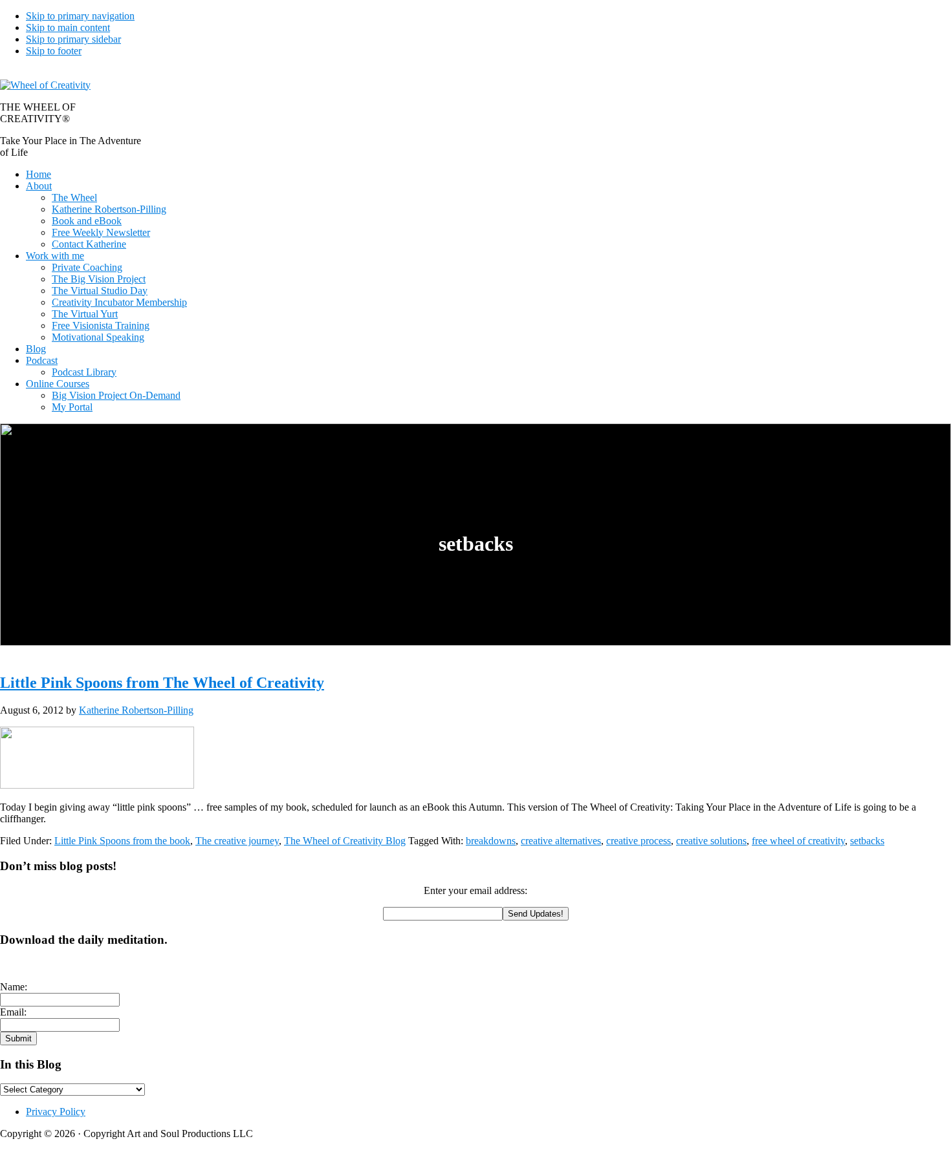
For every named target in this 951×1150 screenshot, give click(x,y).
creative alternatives (561, 840)
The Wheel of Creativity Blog (345, 840)
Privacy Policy (55, 1111)
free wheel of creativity (798, 840)
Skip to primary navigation (80, 15)
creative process (638, 840)
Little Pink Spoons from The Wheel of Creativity (162, 682)
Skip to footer (54, 50)
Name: (13, 986)
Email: (13, 1011)
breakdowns (491, 840)
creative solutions (711, 840)
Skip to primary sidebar (73, 39)
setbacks (867, 840)
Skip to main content (68, 27)
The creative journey (237, 840)
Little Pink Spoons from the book (122, 840)
